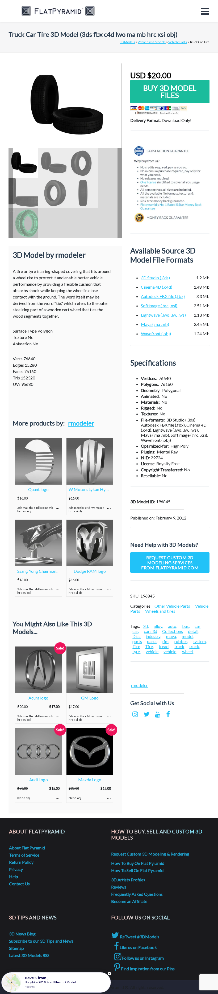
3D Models (127, 42)
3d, (146, 626)
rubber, (181, 641)
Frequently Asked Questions (137, 894)
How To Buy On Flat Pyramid (137, 863)
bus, (186, 626)
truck (179, 646)
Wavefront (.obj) (156, 333)
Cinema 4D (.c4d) (156, 286)
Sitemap (16, 948)
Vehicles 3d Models (152, 42)
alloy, (158, 626)
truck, (194, 646)
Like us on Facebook (138, 947)
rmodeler (81, 423)
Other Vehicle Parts (172, 605)
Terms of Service (24, 854)
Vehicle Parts (177, 42)
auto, (172, 626)
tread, (164, 646)
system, (200, 641)
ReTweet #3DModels (139, 936)
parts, (152, 641)
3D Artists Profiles (128, 879)
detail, (193, 631)
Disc (136, 636)
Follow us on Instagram (142, 957)
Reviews (118, 886)
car (197, 626)
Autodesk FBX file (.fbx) (163, 296)
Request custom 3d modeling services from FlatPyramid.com (170, 562)
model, (188, 636)
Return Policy (21, 862)
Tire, (149, 646)
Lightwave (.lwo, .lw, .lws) (163, 314)
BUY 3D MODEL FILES (170, 92)
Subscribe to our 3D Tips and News (41, 940)
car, (135, 631)
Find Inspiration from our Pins (147, 968)
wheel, (188, 651)
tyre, (136, 651)
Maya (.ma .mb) (155, 324)
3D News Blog (22, 933)
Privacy (16, 869)
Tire (136, 646)
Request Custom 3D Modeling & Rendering (150, 853)
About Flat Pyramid (27, 847)
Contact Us (19, 883)
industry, (153, 636)
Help (13, 876)
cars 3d (150, 631)
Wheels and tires (160, 610)
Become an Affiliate (129, 901)
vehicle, (170, 651)
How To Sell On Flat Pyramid (137, 870)
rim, (165, 641)
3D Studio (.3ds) (155, 277)
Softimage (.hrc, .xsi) (159, 305)
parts (137, 641)
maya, (171, 636)
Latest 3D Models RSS (29, 955)
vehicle (152, 651)
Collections (172, 631)
